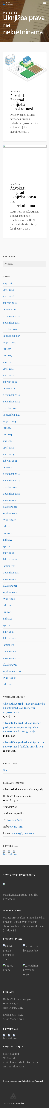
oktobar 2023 (10, 487)
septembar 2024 (12, 414)
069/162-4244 (16, 1007)
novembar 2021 (11, 579)
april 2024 (8, 447)
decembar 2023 (11, 473)
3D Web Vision (18, 1103)
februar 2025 (10, 381)
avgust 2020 (9, 677)
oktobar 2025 (10, 329)
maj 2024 (7, 441)
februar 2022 (10, 559)
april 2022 (8, 546)
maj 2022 (7, 539)
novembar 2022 (11, 500)
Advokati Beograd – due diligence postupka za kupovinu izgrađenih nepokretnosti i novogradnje (22, 727)
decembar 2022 (11, 493)
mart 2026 (8, 296)
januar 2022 (9, 566)
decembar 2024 (11, 395)
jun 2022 (7, 533)
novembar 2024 (11, 401)
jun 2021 (7, 612)
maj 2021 (7, 618)
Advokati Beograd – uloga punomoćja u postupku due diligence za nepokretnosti (24, 708)
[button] (44, 3)
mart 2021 (8, 631)
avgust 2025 (9, 342)
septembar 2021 (11, 592)
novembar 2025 (11, 322)
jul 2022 (7, 526)
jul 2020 (7, 684)
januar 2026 (9, 309)
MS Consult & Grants (15, 1066)
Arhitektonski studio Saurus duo (21, 1062)
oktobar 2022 (10, 506)
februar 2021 (10, 638)
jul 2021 (7, 605)
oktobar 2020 (10, 664)
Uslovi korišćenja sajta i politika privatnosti (20, 897)
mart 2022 (8, 552)
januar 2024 (9, 467)
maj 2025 (7, 362)
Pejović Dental (11, 1053)
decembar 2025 (11, 316)
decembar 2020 (11, 651)
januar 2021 (9, 644)
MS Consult (9, 1058)
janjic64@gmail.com (23, 833)
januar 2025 (9, 388)
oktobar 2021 (10, 585)
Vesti (10, 56)
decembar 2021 (11, 572)
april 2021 (8, 625)
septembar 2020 (12, 671)
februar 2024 (10, 460)
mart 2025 (8, 375)
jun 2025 (7, 355)
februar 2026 (10, 302)
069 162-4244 (16, 826)
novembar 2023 (11, 480)
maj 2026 (7, 283)
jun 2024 (7, 434)
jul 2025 (7, 349)
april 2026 (8, 289)
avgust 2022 (9, 520)
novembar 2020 (11, 658)
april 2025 (8, 368)
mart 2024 (8, 454)
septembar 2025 (11, 335)
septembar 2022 (11, 513)
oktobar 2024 (10, 408)
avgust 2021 (9, 598)
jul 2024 (7, 427)
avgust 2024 (9, 421)
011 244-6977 (15, 820)
